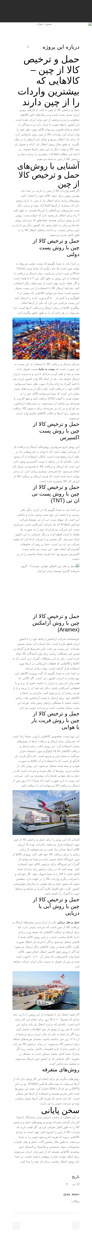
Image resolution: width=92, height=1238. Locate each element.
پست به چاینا (47, 369)
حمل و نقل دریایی (68, 922)
